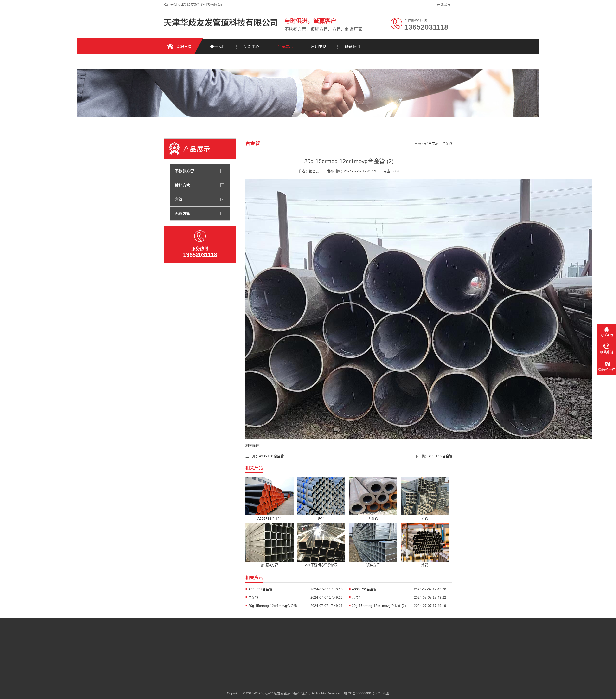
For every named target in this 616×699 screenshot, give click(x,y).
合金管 (447, 143)
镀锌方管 (182, 185)
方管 (178, 199)
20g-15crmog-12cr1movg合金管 (272, 606)
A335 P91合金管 (271, 456)
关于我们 (217, 47)
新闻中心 (251, 47)
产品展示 (285, 47)
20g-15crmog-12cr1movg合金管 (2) (379, 606)
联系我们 (352, 47)
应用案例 (319, 47)
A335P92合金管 (440, 456)
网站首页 (184, 47)
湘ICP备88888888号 (358, 693)
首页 (417, 143)
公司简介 (211, 645)
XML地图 (382, 693)
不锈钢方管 (184, 171)
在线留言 (443, 4)
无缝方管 (182, 213)
